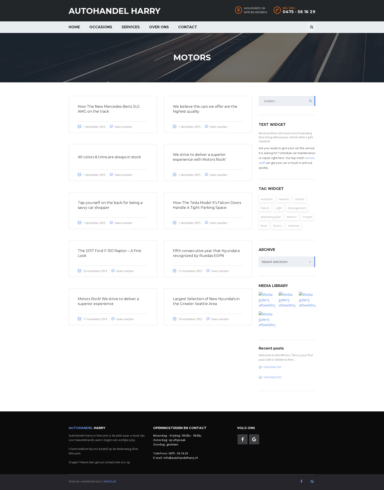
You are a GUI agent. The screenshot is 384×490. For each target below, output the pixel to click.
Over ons (159, 27)
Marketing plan (271, 217)
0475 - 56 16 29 (299, 11)
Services (131, 27)
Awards (284, 199)
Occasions (100, 27)
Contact (187, 27)
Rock (264, 226)
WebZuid (110, 481)
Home (74, 27)
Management (297, 208)
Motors (292, 217)
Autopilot (267, 199)
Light (279, 208)
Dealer (299, 199)
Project (307, 217)
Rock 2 (277, 226)
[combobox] (287, 261)
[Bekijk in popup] (267, 300)
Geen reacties (123, 127)
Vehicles (294, 226)
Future (265, 208)
